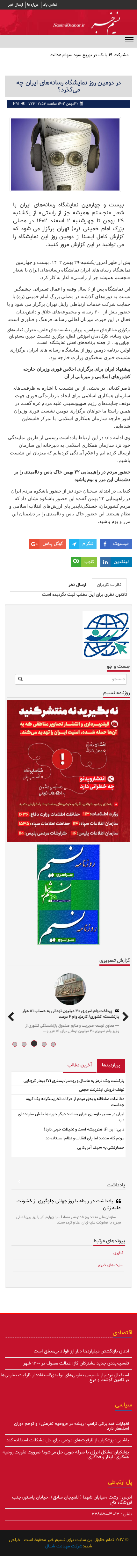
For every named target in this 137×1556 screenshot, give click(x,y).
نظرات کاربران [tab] (109, 584)
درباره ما (33, 5)
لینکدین (121, 562)
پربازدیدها (111, 1065)
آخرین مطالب (80, 1065)
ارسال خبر (15, 5)
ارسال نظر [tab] (77, 584)
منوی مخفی (129, 39)
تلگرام (88, 543)
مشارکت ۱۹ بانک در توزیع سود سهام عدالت (89, 55)
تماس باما (50, 5)
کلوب (89, 562)
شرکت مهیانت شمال (64, 1546)
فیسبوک (121, 543)
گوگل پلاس (53, 543)
